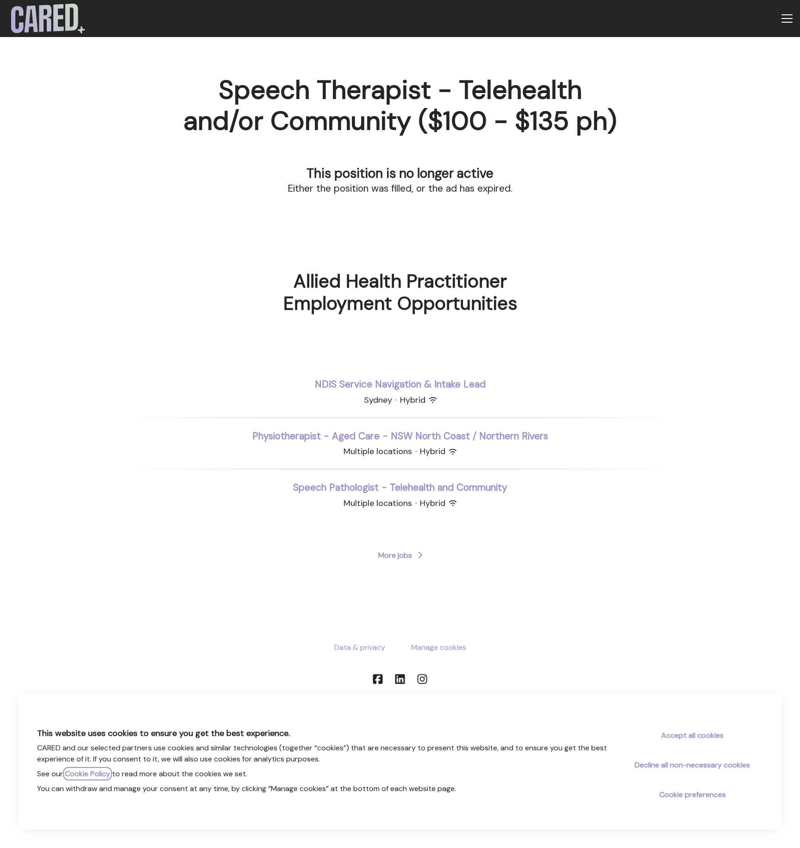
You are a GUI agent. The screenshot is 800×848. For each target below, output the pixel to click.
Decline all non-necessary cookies (692, 765)
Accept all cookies (692, 735)
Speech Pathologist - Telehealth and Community (400, 487)
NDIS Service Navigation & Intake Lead (400, 384)
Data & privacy (359, 647)
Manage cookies (438, 647)
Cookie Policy (87, 774)
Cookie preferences (692, 794)
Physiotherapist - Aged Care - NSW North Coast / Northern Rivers (400, 436)
